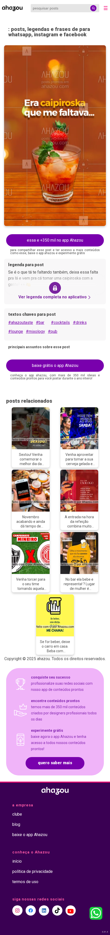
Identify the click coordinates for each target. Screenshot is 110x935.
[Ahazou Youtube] (70, 910)
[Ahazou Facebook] (31, 910)
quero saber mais (55, 762)
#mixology (35, 331)
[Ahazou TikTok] (57, 910)
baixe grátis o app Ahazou (55, 365)
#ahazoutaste (20, 322)
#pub (52, 331)
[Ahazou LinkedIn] (44, 910)
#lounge (15, 331)
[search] (93, 8)
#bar (40, 322)
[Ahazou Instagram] (17, 910)
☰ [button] (105, 8)
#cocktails (60, 322)
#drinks (80, 322)
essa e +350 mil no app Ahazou (55, 240)
